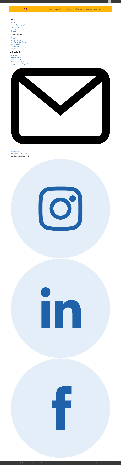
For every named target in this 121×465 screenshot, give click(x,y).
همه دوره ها (14, 38)
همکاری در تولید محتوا (17, 62)
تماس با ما (14, 55)
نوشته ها (13, 31)
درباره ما (13, 22)
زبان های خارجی (16, 44)
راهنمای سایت (15, 29)
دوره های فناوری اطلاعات (19, 42)
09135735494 (15, 153)
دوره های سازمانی (16, 40)
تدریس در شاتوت (16, 59)
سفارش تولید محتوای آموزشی (20, 64)
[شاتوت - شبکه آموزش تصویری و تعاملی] (23, 9)
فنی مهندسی (15, 46)
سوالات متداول (15, 27)
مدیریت (13, 48)
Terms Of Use (96, 462)
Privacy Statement (105, 462)
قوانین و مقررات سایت (18, 25)
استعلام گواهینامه (16, 57)
